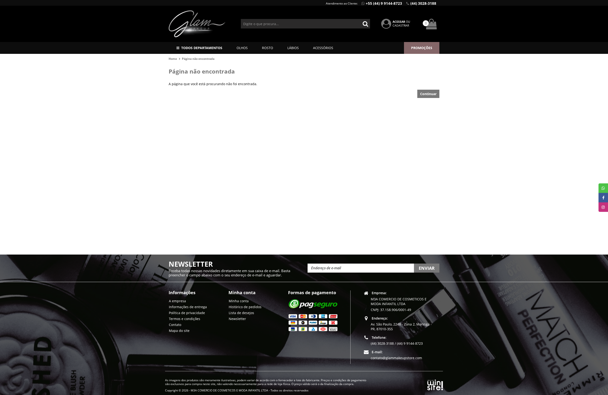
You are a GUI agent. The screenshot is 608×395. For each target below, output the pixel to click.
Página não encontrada (198, 59)
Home (173, 59)
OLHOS (242, 48)
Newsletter (237, 318)
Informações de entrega (188, 307)
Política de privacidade (187, 313)
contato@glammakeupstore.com (396, 358)
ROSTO (267, 48)
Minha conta (239, 301)
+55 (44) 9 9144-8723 (384, 3)
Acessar (399, 22)
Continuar (428, 94)
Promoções (421, 48)
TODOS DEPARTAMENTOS (201, 48)
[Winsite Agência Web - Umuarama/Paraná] (435, 384)
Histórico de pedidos (245, 307)
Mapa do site (179, 330)
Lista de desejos (241, 313)
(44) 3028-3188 (423, 3)
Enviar (427, 268)
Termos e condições (184, 318)
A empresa (177, 301)
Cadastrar (401, 25)
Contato (175, 324)
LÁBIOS (293, 48)
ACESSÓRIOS (323, 48)
